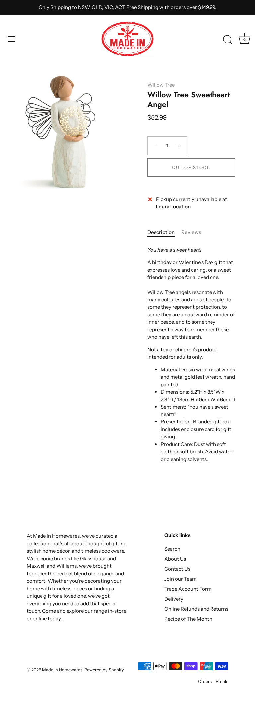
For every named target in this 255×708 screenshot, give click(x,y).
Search (172, 549)
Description (161, 232)
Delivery (173, 599)
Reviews (191, 232)
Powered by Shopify (104, 669)
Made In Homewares (62, 669)
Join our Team (180, 579)
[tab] (164, 232)
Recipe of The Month (188, 619)
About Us (175, 559)
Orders (205, 681)
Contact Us (177, 569)
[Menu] (11, 39)
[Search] (227, 40)
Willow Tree (161, 85)
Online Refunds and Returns (196, 609)
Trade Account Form (188, 589)
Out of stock (191, 167)
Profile (222, 681)
